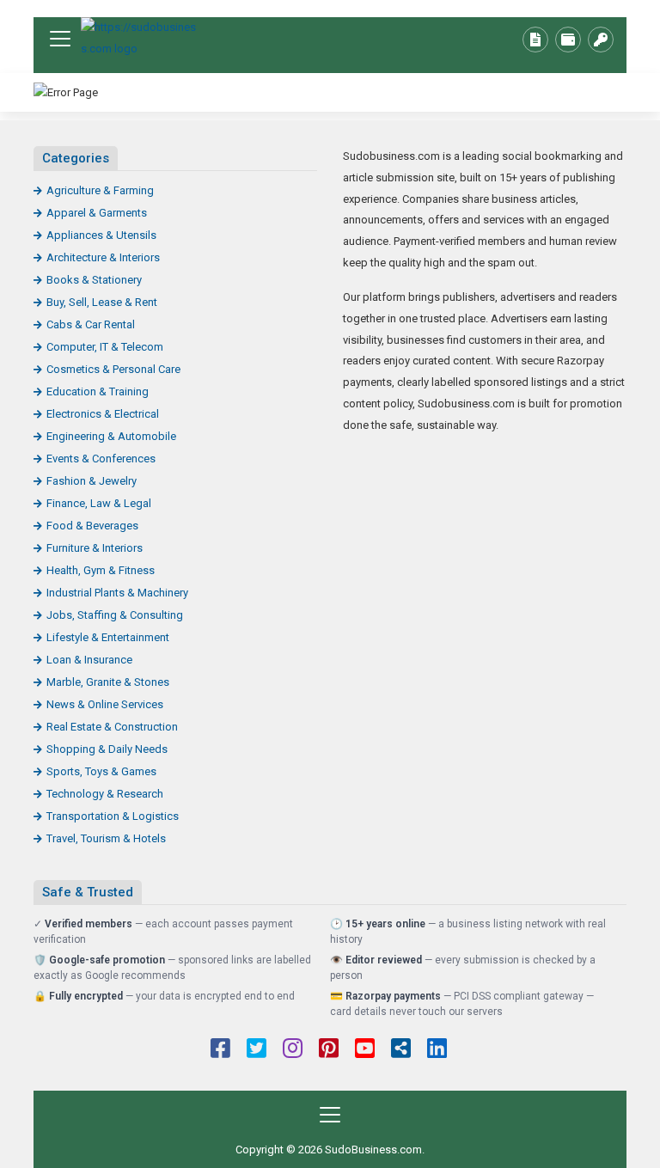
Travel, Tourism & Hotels (106, 838)
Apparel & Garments (96, 212)
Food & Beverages (92, 525)
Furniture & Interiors (94, 547)
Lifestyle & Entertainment (107, 637)
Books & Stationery (94, 279)
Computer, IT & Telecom (104, 346)
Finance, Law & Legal (98, 503)
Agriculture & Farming (100, 190)
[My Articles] (535, 39)
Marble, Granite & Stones (107, 682)
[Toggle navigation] (60, 38)
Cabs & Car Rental (90, 324)
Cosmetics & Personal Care (113, 369)
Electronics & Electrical (102, 413)
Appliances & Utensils (101, 235)
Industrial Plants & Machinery (117, 592)
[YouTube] (365, 1050)
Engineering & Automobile (111, 436)
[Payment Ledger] (568, 39)
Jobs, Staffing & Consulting (114, 614)
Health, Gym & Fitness (100, 570)
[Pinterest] (329, 1050)
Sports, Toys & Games (101, 771)
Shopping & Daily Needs (107, 749)
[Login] (601, 39)
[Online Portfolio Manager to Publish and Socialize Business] (141, 38)
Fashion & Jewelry (91, 480)
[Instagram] (292, 1050)
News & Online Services (104, 704)
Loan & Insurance (89, 659)
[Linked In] (437, 1050)
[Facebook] (220, 1050)
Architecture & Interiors (103, 257)
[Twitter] (256, 1050)
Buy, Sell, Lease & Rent (101, 302)
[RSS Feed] (401, 1050)
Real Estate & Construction (112, 726)
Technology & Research (104, 793)
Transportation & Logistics (112, 816)
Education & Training (97, 391)
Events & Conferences (101, 458)
